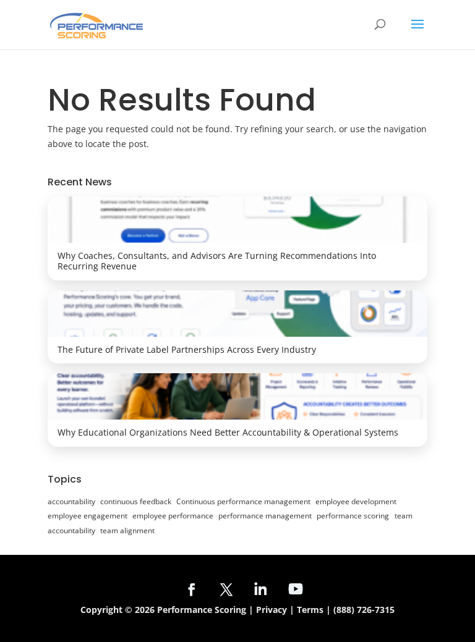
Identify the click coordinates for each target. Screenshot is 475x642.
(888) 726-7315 (364, 609)
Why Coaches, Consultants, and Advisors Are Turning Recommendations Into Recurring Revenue (217, 261)
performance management (265, 515)
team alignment (127, 530)
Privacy (271, 609)
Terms (310, 609)
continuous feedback (135, 501)
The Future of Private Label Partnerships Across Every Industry (187, 349)
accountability (71, 501)
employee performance (172, 515)
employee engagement (87, 515)
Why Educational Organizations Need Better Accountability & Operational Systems (228, 432)
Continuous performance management (243, 501)
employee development (355, 501)
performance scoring (353, 515)
